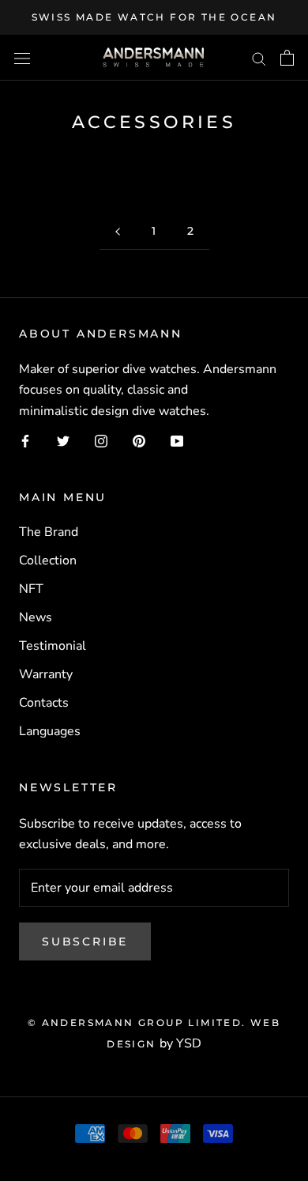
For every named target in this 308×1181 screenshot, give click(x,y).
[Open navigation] (22, 57)
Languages (50, 731)
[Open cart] (287, 58)
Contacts (44, 702)
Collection (48, 560)
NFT (31, 589)
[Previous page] (118, 231)
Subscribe (85, 941)
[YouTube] (177, 440)
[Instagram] (101, 440)
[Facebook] (25, 440)
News (35, 617)
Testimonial (52, 646)
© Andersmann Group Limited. (139, 1022)
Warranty (46, 674)
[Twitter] (63, 440)
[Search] (259, 58)
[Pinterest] (139, 440)
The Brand (48, 532)
